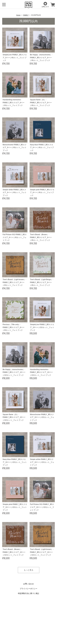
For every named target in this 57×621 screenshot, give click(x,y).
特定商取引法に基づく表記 (28, 593)
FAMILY (25, 15)
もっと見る (28, 570)
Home (18, 15)
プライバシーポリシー (28, 589)
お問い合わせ (28, 584)
